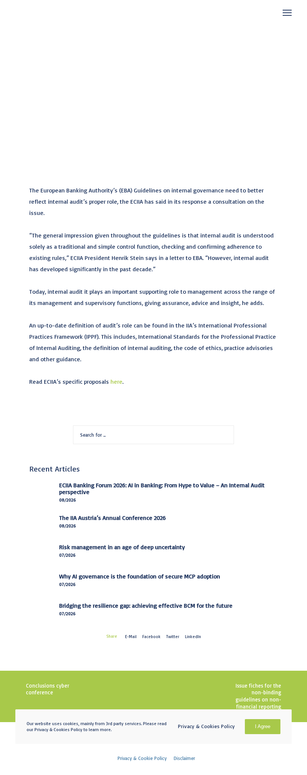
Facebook (151, 636)
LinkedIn (193, 636)
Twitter (172, 636)
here (116, 381)
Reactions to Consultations (115, 82)
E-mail (131, 636)
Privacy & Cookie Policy (142, 758)
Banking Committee (43, 82)
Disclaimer (184, 758)
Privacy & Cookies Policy (206, 726)
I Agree (262, 726)
